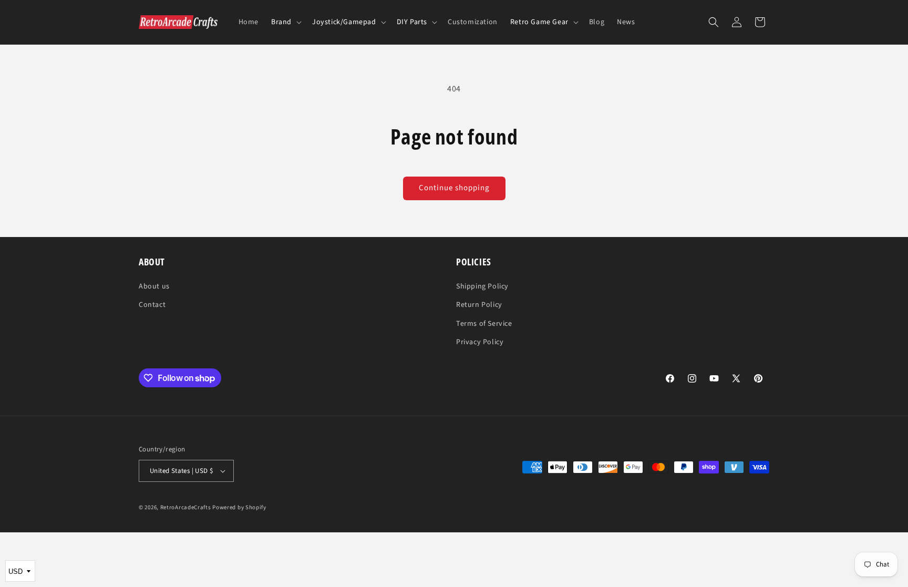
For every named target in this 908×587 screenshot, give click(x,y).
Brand (281, 22)
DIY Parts (412, 22)
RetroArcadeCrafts (185, 507)
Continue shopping (454, 187)
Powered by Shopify (239, 507)
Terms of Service (484, 323)
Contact (152, 305)
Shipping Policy (482, 286)
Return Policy (479, 305)
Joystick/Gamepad (344, 22)
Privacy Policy (479, 342)
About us (154, 286)
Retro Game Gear (539, 22)
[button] (285, 22)
